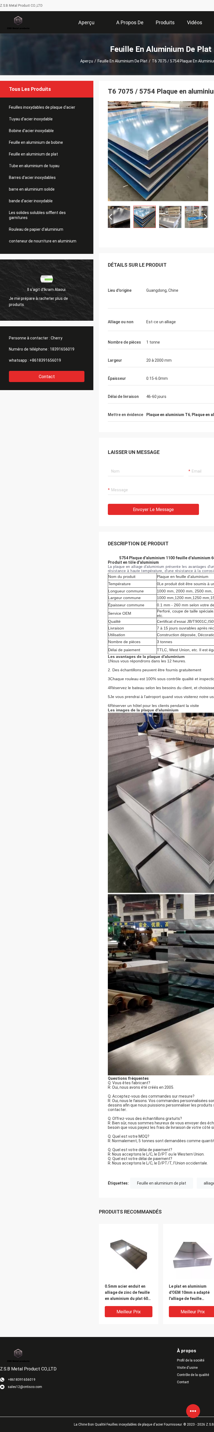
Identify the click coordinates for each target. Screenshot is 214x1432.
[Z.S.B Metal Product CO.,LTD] (18, 22)
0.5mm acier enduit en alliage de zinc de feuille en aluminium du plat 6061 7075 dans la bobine (128, 1293)
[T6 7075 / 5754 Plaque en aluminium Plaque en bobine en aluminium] (158, 151)
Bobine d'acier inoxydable (31, 130)
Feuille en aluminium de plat (122, 61)
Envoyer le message (153, 509)
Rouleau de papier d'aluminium (36, 229)
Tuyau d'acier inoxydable (31, 119)
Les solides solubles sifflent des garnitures (37, 215)
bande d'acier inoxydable (31, 201)
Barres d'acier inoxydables (32, 177)
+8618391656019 (45, 360)
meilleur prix (128, 1311)
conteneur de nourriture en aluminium (42, 241)
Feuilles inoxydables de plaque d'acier (42, 107)
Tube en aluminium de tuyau (34, 166)
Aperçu (86, 61)
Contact (47, 376)
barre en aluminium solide (32, 189)
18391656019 (62, 349)
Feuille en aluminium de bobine (36, 142)
